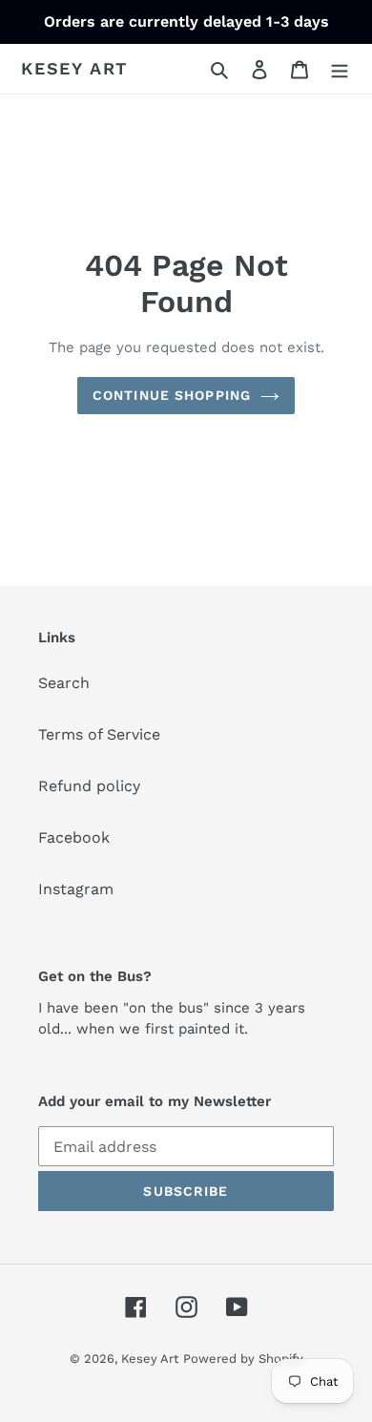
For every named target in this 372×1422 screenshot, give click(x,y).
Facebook (74, 837)
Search (64, 683)
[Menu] (340, 69)
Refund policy (89, 786)
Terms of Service (99, 734)
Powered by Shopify (243, 1358)
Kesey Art (74, 68)
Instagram (76, 889)
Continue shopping (172, 395)
